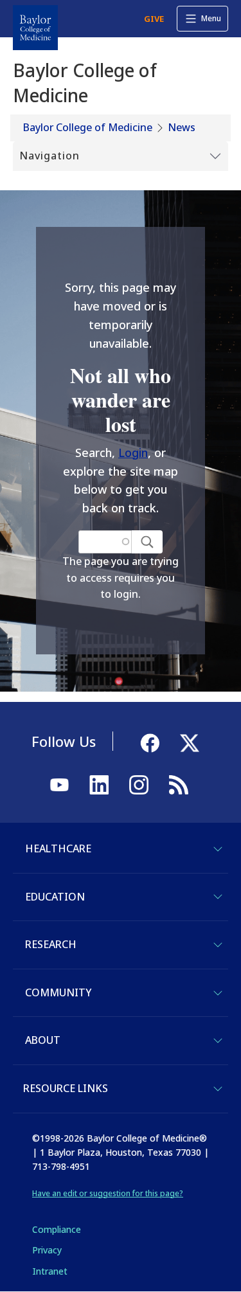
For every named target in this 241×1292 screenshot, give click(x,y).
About (42, 1040)
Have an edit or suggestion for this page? (107, 1193)
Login (133, 452)
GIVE (154, 18)
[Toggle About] (218, 1040)
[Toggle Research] (218, 945)
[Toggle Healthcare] (218, 849)
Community (58, 992)
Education (55, 897)
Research (50, 944)
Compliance (56, 1229)
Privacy (47, 1250)
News (181, 127)
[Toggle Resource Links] (218, 1089)
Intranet (49, 1271)
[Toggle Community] (218, 993)
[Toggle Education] (218, 896)
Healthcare (58, 848)
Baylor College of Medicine (87, 127)
